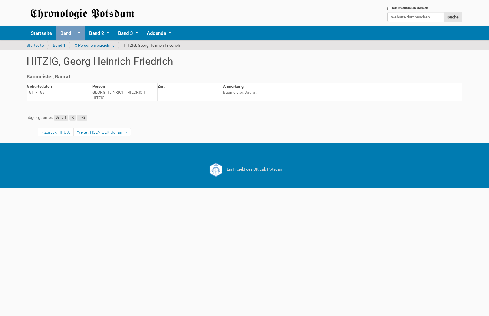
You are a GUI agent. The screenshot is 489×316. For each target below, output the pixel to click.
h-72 (82, 118)
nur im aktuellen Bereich (410, 8)
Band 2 (96, 33)
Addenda (156, 33)
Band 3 (125, 33)
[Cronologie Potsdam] (83, 13)
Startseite (41, 33)
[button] (81, 33)
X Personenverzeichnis (94, 45)
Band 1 (67, 33)
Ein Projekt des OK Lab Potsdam (254, 169)
